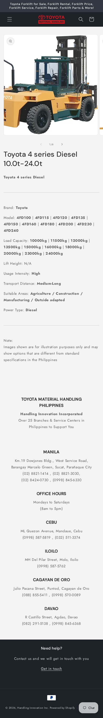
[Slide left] (41, 144)
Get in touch (51, 668)
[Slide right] (62, 144)
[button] (9, 19)
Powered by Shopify (62, 708)
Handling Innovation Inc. (33, 708)
